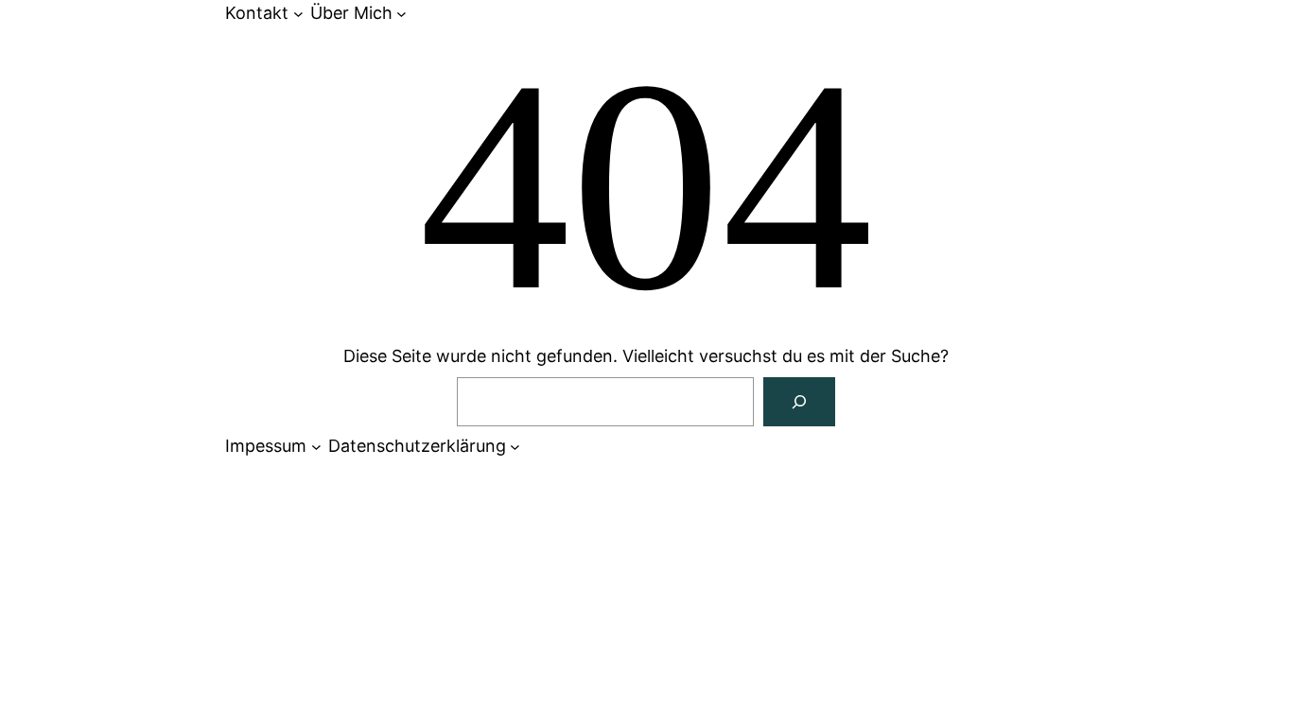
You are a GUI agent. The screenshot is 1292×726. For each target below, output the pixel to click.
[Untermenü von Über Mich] (401, 14)
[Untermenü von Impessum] (316, 446)
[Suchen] (799, 401)
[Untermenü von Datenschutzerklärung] (515, 446)
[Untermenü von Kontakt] (298, 14)
